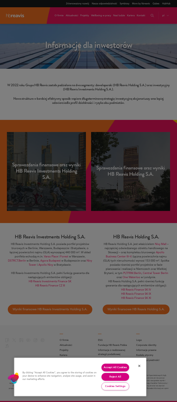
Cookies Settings (115, 386)
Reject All (115, 377)
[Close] (139, 366)
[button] (13, 378)
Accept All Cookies (115, 367)
